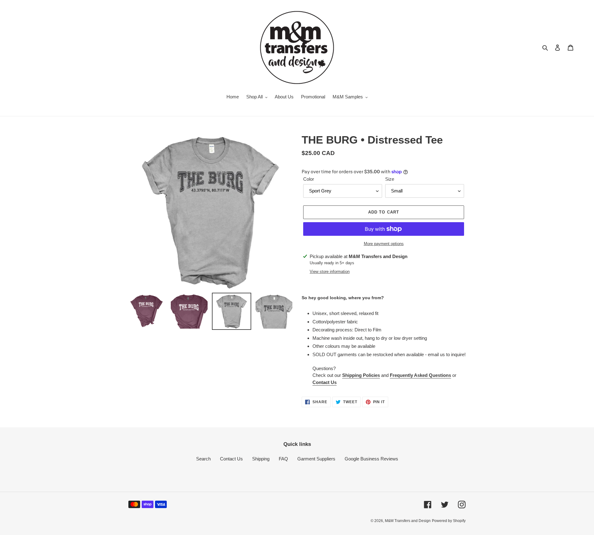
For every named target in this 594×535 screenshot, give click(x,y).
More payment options (384, 243)
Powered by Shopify (449, 521)
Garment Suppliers (316, 458)
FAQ (283, 458)
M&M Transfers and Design (408, 521)
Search (203, 458)
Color (308, 179)
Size (389, 179)
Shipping (260, 458)
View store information (330, 271)
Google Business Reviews (371, 458)
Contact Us (324, 382)
